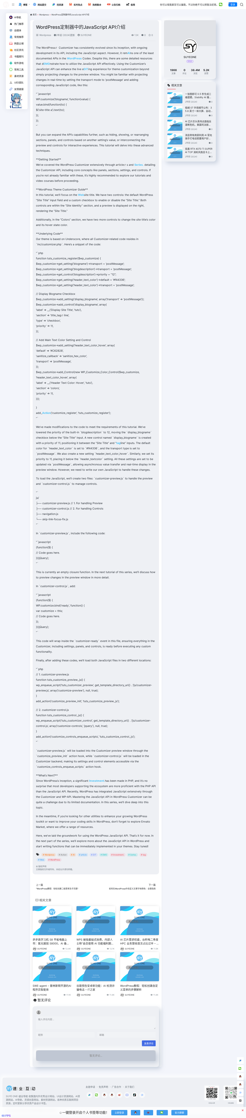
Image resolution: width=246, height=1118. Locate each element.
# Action (63, 854)
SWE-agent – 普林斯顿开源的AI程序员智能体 (52, 987)
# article (83, 854)
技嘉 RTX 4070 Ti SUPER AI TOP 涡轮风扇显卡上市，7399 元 (198, 150)
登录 (232, 4)
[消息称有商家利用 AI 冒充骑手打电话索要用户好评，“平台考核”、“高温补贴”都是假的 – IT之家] (174, 138)
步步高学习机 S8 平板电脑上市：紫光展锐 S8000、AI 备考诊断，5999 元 (51, 941)
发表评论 (148, 1043)
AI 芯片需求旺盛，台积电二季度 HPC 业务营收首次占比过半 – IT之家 (139, 941)
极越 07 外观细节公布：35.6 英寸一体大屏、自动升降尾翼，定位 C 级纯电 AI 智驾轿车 (198, 109)
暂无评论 (44, 1000)
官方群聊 (179, 1112)
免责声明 (103, 1086)
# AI (73, 854)
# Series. (132, 854)
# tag (143, 854)
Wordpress (44, 14)
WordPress (48, 47)
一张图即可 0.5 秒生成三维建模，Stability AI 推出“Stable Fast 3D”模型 (198, 95)
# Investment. (117, 854)
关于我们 (129, 1086)
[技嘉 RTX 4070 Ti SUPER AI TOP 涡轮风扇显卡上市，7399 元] (174, 152)
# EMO (104, 854)
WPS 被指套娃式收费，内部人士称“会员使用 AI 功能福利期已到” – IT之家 (95, 941)
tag (59, 315)
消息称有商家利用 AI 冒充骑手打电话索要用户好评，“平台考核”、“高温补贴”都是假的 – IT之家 (198, 137)
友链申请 (90, 1086)
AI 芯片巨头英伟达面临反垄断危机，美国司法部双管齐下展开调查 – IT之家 (198, 123)
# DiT (93, 854)
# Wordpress (48, 854)
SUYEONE (86, 35)
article (120, 164)
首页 (35, 14)
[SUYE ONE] (21, 1089)
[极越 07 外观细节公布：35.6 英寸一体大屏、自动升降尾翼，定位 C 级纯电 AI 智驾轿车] (174, 111)
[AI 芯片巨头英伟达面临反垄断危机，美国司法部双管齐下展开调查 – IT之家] (174, 125)
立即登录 (119, 1112)
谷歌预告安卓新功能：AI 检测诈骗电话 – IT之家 (95, 987)
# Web (41, 859)
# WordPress (54, 859)
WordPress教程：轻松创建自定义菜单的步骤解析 (139, 987)
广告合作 (116, 1086)
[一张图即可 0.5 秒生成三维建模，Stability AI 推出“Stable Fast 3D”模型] (174, 97)
